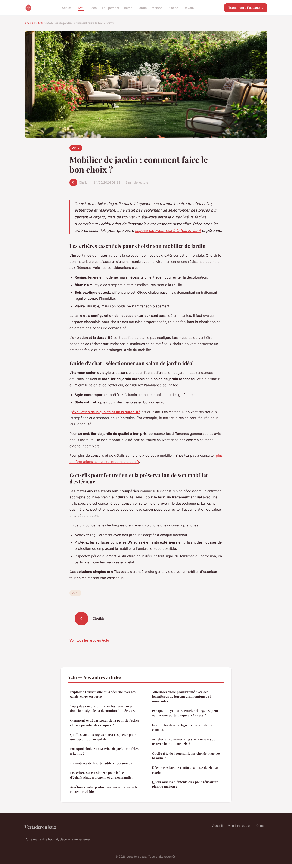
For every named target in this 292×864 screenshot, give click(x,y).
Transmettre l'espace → (245, 7)
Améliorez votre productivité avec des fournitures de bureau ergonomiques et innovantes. (181, 696)
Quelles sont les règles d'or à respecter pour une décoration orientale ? (103, 736)
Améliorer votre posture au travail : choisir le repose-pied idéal (104, 789)
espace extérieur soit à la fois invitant (168, 230)
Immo (128, 7)
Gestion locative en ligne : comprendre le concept (182, 727)
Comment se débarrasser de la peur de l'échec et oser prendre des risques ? (104, 722)
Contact (261, 825)
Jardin (142, 7)
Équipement (110, 7)
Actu (81, 7)
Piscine (173, 7)
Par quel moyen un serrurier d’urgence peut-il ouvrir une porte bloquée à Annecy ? (187, 712)
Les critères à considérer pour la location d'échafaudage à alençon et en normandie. (101, 775)
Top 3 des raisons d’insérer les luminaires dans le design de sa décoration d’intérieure (103, 708)
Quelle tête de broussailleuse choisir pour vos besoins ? (186, 755)
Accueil (67, 7)
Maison (157, 7)
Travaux (189, 7)
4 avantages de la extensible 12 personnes (101, 763)
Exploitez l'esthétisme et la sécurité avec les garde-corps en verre (103, 694)
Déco (93, 7)
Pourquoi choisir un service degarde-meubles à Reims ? (104, 751)
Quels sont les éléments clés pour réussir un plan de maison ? (185, 784)
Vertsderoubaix (40, 827)
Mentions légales (239, 825)
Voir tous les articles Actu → (91, 640)
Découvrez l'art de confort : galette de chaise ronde (185, 769)
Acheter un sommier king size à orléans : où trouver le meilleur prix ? (184, 741)
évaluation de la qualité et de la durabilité (106, 412)
